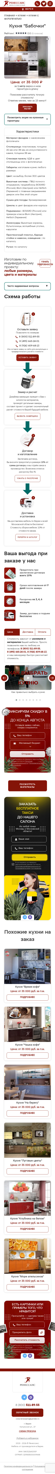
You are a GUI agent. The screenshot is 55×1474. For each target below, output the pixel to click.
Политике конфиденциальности (27, 1156)
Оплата (42, 632)
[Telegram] (25, 1207)
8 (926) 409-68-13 (29, 346)
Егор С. (18, 974)
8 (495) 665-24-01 (29, 341)
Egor (17, 939)
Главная (9, 16)
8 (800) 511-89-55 (29, 337)
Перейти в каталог (28, 537)
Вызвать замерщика (27, 416)
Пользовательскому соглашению (28, 1158)
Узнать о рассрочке (27, 478)
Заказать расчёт (27, 108)
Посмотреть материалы (27, 785)
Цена (10, 632)
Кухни (22, 16)
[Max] (30, 1207)
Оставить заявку (27, 358)
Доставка (28, 632)
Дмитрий (19, 1046)
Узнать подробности (45, 263)
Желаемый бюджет (29, 743)
